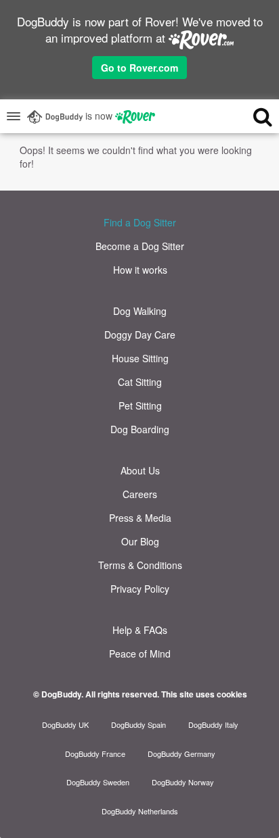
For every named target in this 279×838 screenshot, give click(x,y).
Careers (140, 494)
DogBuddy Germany (181, 753)
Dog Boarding (139, 429)
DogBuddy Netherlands (140, 811)
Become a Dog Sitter (139, 246)
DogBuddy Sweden (97, 782)
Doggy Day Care (139, 334)
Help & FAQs (139, 630)
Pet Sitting (140, 405)
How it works (140, 269)
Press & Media (140, 517)
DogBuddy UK (65, 724)
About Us (140, 470)
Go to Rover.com (139, 67)
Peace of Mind (140, 653)
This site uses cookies (204, 694)
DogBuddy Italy (213, 724)
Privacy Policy (139, 588)
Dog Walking (140, 311)
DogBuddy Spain (138, 724)
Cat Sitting (140, 382)
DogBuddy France (95, 753)
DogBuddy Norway (183, 782)
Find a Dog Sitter (140, 222)
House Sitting (140, 358)
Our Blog (140, 541)
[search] (249, 116)
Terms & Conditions (140, 565)
